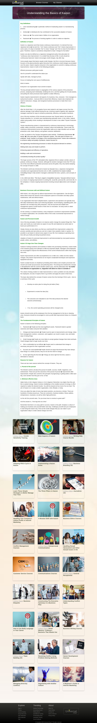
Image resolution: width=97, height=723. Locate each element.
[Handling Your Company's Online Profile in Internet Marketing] (23, 526)
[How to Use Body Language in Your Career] (23, 636)
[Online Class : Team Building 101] (23, 664)
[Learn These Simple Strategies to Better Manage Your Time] (23, 499)
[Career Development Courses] (73, 664)
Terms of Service (52, 713)
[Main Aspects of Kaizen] (48, 444)
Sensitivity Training (37, 717)
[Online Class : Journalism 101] (73, 499)
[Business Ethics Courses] (73, 526)
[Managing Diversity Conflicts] (23, 691)
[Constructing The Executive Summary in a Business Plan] (48, 609)
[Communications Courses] (48, 581)
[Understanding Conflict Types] (73, 609)
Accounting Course (37, 710)
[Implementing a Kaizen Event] (48, 471)
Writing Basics (36, 712)
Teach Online (51, 710)
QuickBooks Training (38, 713)
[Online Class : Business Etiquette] (23, 609)
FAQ (19, 719)
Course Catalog (22, 712)
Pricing (19, 710)
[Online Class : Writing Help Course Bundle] (73, 444)
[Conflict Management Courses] (23, 554)
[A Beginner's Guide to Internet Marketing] (73, 691)
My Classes (57, 2)
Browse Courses (42, 2)
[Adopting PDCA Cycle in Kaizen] (23, 471)
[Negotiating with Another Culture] (48, 691)
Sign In (20, 708)
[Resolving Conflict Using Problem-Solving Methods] (48, 664)
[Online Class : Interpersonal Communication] (48, 554)
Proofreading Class (38, 715)
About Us (50, 708)
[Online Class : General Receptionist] (73, 581)
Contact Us (51, 712)
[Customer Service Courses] (23, 581)
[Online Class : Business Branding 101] (73, 471)
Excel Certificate (37, 719)
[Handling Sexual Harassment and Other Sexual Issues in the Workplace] (73, 554)
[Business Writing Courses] (73, 636)
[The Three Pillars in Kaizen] (48, 499)
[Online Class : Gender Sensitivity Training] (23, 444)
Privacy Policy (51, 715)
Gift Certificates (22, 717)
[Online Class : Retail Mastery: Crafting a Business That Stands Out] (48, 636)
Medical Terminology (38, 708)
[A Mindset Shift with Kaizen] (48, 526)
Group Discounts (22, 713)
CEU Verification (22, 715)
